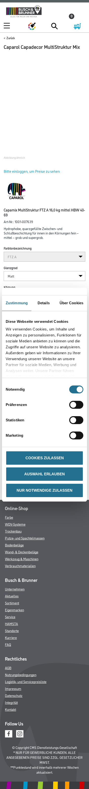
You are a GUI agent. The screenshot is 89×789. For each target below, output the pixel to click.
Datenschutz (13, 695)
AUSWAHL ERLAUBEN (44, 474)
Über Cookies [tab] (71, 303)
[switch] (77, 405)
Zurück (10, 38)
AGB (8, 667)
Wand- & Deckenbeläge (21, 551)
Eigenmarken (14, 609)
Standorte (12, 630)
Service (10, 616)
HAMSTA (11, 623)
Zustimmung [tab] (17, 303)
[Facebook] (8, 733)
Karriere (11, 637)
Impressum (13, 688)
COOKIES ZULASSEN (44, 458)
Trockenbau (13, 531)
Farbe (9, 517)
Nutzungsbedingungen (20, 674)
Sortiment (12, 602)
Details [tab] (44, 303)
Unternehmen (14, 588)
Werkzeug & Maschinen (21, 558)
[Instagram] (19, 733)
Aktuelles (12, 595)
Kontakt (10, 709)
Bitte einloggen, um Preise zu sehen (32, 171)
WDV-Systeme (15, 524)
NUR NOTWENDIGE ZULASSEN (44, 490)
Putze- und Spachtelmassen (24, 537)
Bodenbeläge (14, 544)
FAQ (8, 644)
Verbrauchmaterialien (20, 565)
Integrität (11, 702)
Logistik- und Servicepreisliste (25, 681)
